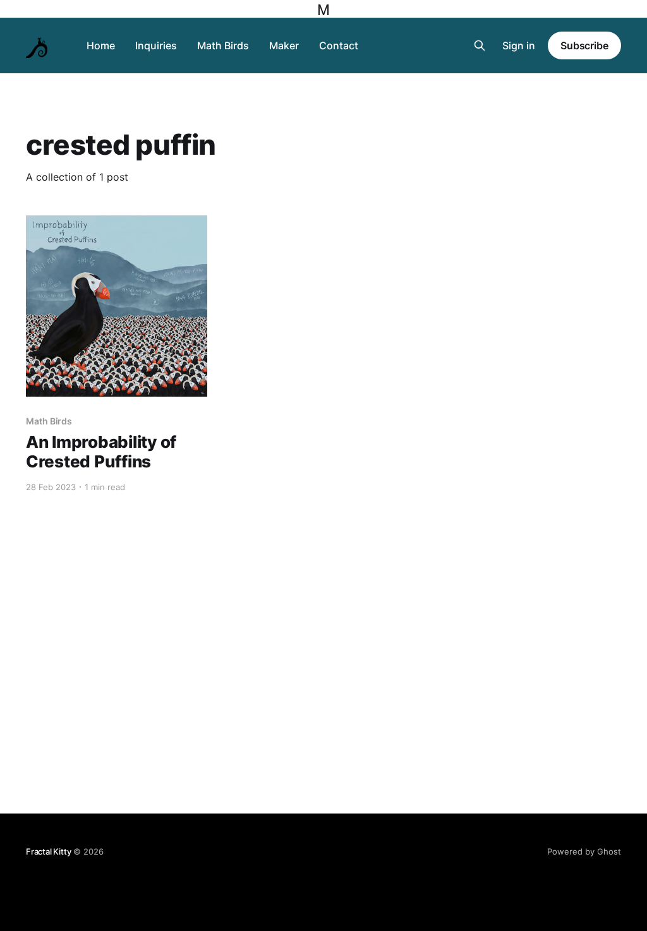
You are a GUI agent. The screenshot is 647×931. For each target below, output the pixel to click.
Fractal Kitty (48, 851)
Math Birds (223, 45)
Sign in (518, 45)
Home (101, 45)
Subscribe (584, 45)
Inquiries (156, 45)
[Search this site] (479, 45)
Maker (284, 45)
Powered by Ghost (584, 851)
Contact (338, 45)
